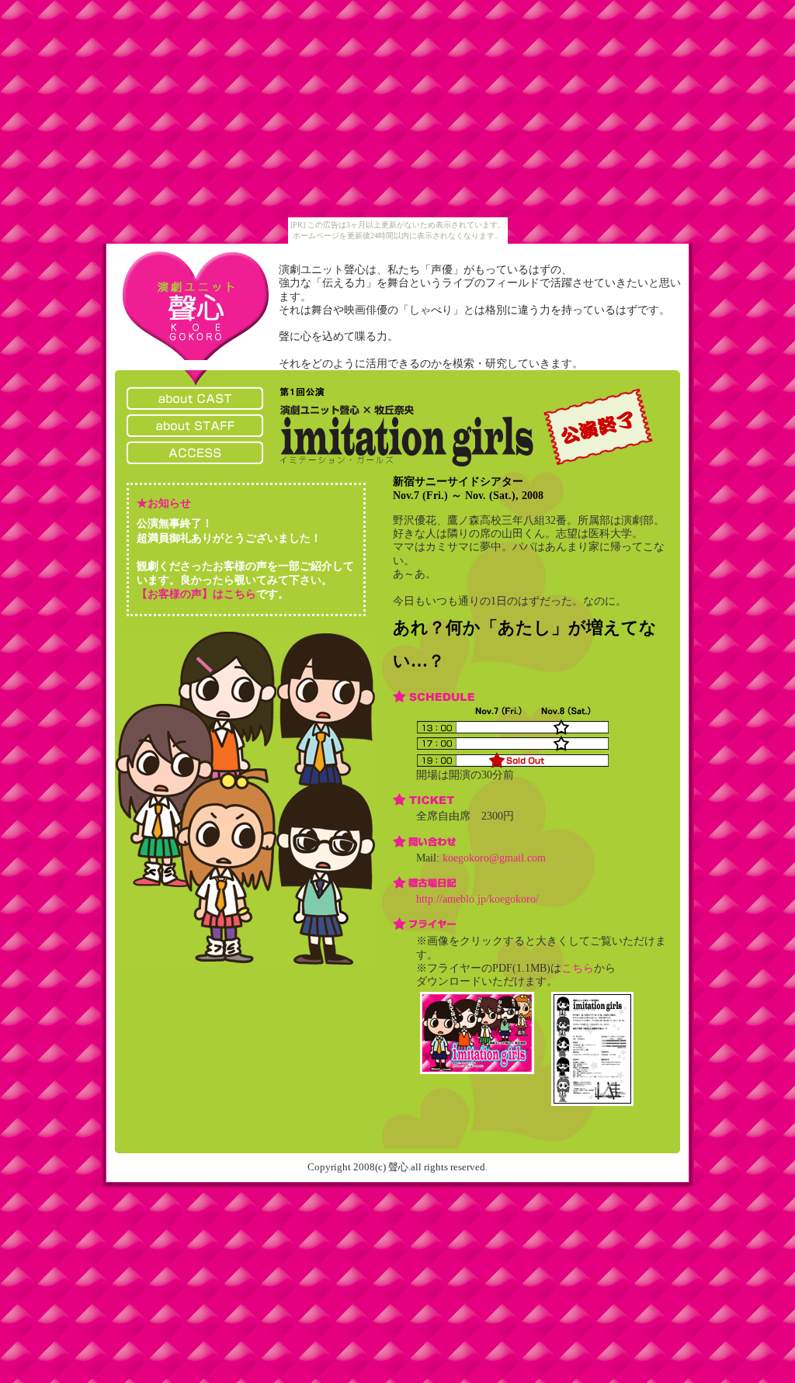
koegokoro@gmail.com (494, 857)
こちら (577, 968)
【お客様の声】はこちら (196, 594)
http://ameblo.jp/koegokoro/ (477, 899)
